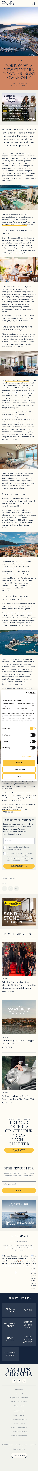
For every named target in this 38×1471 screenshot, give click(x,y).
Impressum (19, 1389)
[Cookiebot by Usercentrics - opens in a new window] (27, 693)
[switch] (33, 735)
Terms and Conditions (19, 1402)
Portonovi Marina (25, 620)
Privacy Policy (21, 847)
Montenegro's (26, 171)
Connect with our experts (17, 1150)
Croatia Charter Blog (19, 1431)
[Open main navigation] (33, 3)
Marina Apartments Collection (17, 380)
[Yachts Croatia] (8, 3)
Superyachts (19, 1411)
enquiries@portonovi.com (11, 809)
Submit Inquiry (17, 866)
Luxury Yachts (19, 1415)
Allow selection (19, 769)
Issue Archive (19, 1455)
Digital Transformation (19, 1397)
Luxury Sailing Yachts (19, 1419)
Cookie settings (19, 1449)
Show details (26, 756)
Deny (19, 776)
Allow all (19, 763)
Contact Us (19, 1393)
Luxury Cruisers (19, 1423)
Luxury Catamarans (19, 1427)
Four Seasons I (17, 662)
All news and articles (19, 1436)
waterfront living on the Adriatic (14, 224)
